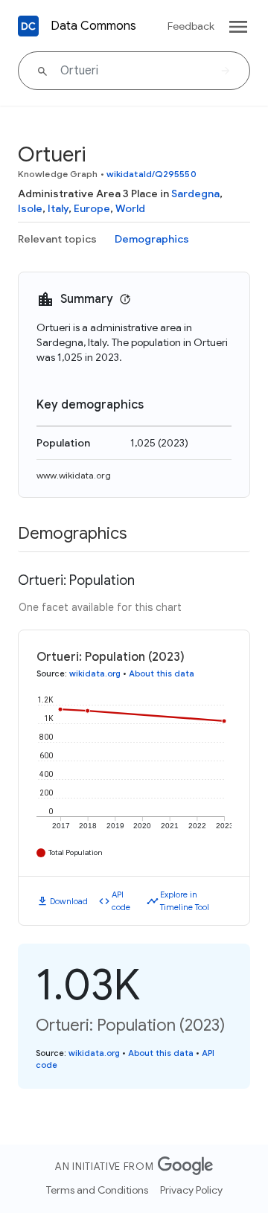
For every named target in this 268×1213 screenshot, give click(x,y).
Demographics (152, 239)
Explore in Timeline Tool (184, 900)
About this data (161, 673)
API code (121, 900)
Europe (92, 208)
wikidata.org (95, 673)
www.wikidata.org (73, 475)
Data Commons (93, 26)
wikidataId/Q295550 (151, 173)
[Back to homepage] (28, 26)
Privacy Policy (191, 1190)
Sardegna (195, 193)
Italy (58, 208)
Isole (30, 208)
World (130, 208)
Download (69, 901)
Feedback (191, 26)
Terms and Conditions (97, 1190)
